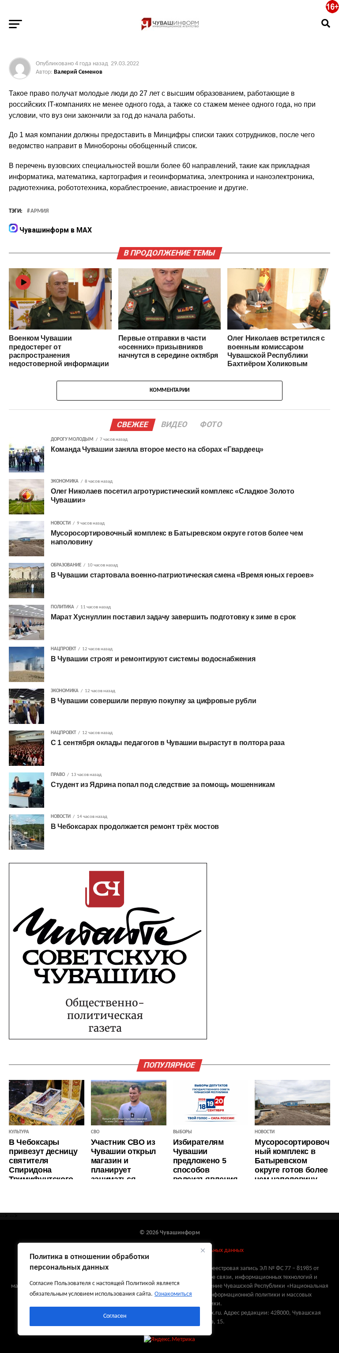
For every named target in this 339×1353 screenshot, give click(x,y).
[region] (115, 1289)
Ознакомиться (173, 1294)
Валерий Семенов (78, 72)
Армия (39, 211)
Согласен (114, 1316)
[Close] (202, 1250)
